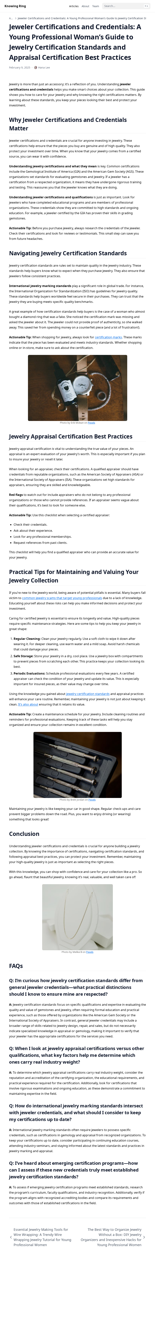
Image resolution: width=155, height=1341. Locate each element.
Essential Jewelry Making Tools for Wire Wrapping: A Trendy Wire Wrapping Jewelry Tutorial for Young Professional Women (42, 1237)
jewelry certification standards (88, 694)
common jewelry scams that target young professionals (62, 598)
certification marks (108, 337)
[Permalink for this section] (33, 128)
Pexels (91, 422)
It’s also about (28, 704)
